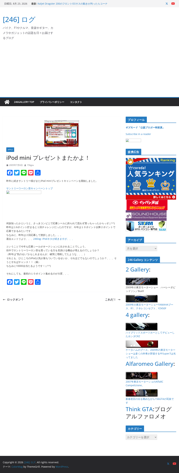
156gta (30, 165)
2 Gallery (137, 269)
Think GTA (139, 409)
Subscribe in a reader (138, 134)
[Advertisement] (89, 70)
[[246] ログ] (7, 102)
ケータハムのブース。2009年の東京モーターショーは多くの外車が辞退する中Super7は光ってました (151, 353)
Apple (10, 149)
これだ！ (110, 299)
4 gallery (137, 314)
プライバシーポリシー (52, 102)
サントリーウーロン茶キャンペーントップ (29, 188)
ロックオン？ (15, 299)
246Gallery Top (24, 102)
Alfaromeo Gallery (149, 363)
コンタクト (76, 102)
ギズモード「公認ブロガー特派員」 (145, 127)
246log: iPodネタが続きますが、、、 (53, 238)
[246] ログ (19, 19)
